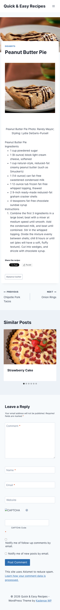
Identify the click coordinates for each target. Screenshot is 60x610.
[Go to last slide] (9, 355)
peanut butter (13, 276)
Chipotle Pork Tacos (12, 297)
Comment (13, 425)
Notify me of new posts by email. (28, 553)
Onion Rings (49, 295)
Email (10, 485)
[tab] (24, 383)
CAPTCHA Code (18, 528)
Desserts (10, 46)
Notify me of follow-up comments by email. (28, 544)
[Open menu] (53, 6)
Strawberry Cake (20, 370)
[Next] (51, 355)
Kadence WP (44, 600)
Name (11, 470)
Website (11, 500)
